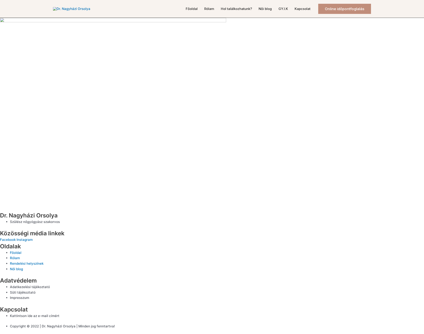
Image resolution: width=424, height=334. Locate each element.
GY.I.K (283, 9)
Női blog (265, 9)
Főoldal (192, 9)
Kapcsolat (302, 9)
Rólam (209, 9)
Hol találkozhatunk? (236, 9)
